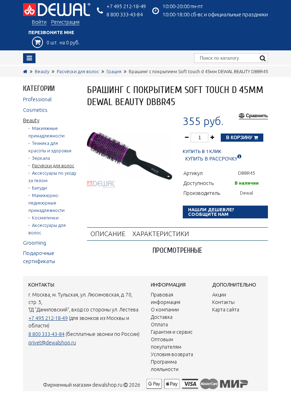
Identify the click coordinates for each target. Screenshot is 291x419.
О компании (165, 309)
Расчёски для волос (78, 71)
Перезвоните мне (51, 32)
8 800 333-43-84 (124, 14)
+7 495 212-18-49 (126, 6)
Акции (219, 295)
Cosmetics (35, 110)
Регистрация (65, 22)
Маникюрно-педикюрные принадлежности (46, 203)
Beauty (42, 71)
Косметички (45, 217)
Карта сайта (225, 309)
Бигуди (39, 187)
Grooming (34, 243)
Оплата (159, 324)
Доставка (161, 317)
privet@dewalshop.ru (52, 342)
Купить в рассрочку (211, 159)
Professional (37, 99)
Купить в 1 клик (202, 151)
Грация (113, 71)
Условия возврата (172, 354)
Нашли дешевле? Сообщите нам (211, 212)
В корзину (240, 137)
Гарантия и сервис (172, 332)
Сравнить (257, 115)
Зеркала (41, 158)
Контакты (223, 302)
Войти (39, 22)
